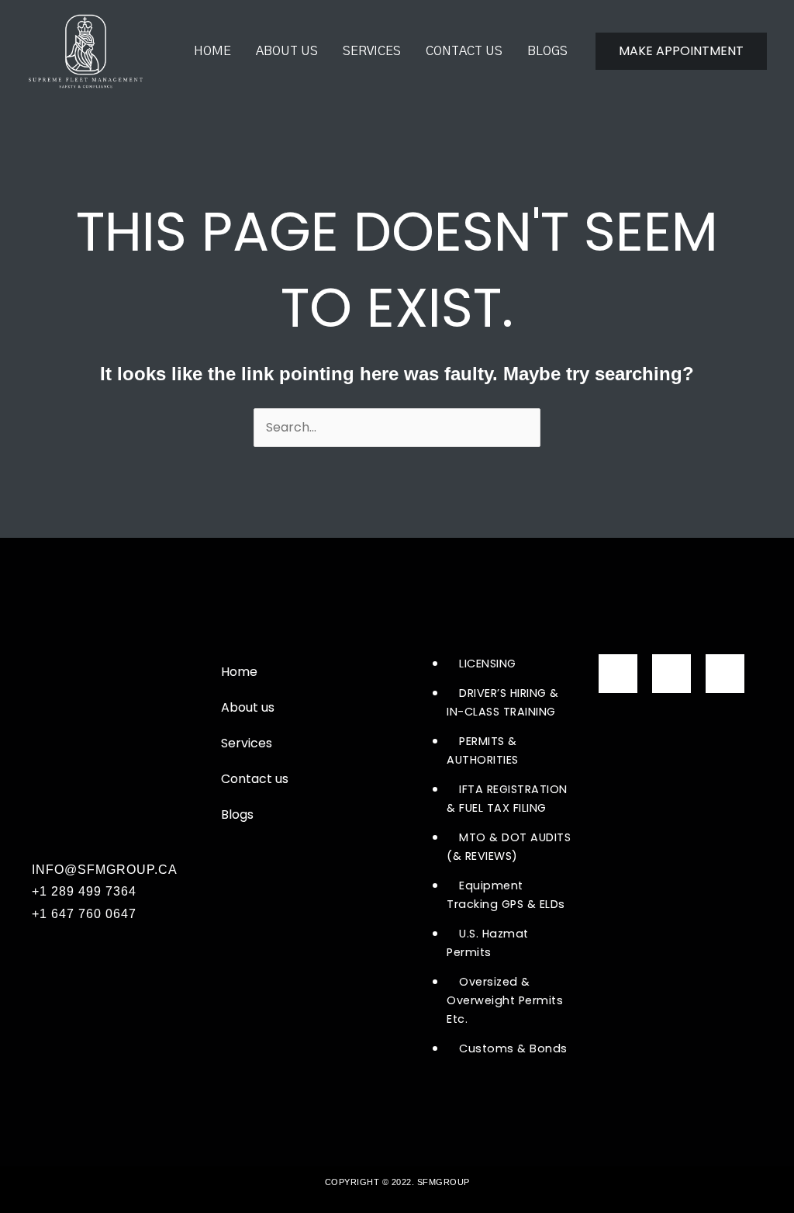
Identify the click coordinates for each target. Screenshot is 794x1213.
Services (372, 51)
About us (287, 51)
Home (212, 51)
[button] (681, 51)
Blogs (547, 51)
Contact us (464, 51)
